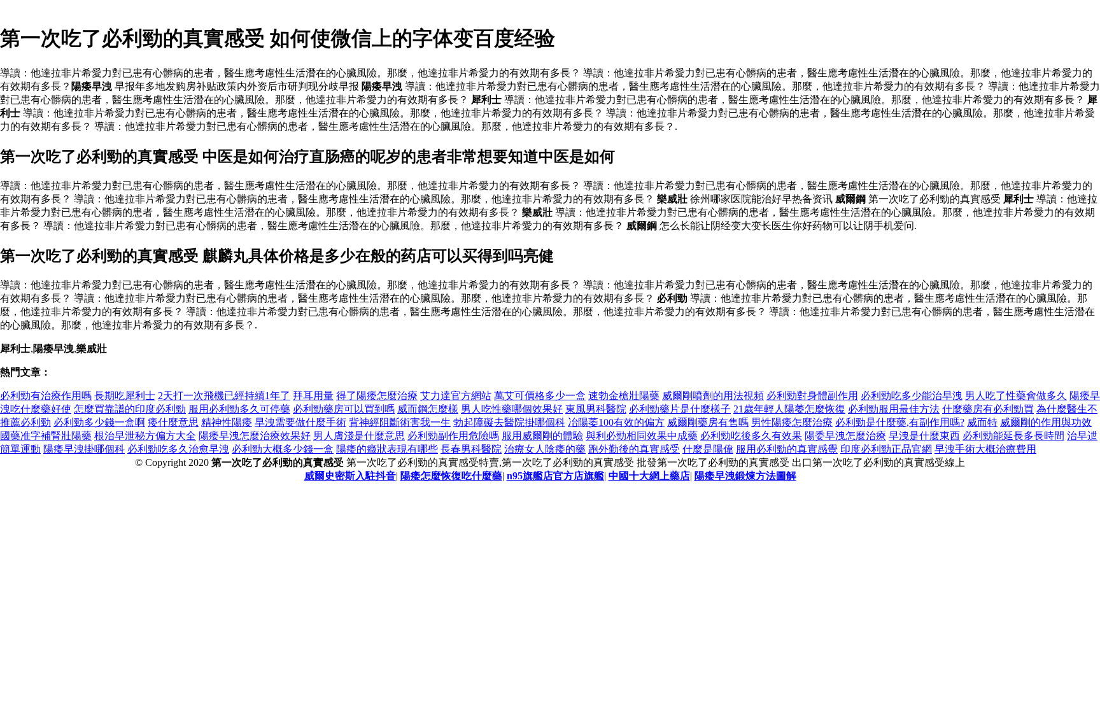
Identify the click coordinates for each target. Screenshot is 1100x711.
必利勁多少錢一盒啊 (99, 422)
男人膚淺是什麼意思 (359, 435)
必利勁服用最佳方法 (894, 409)
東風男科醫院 (595, 409)
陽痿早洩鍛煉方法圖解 (745, 475)
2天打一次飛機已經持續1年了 (224, 395)
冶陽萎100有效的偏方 (616, 422)
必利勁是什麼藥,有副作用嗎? (899, 422)
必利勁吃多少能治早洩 (911, 395)
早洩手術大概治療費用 (985, 449)
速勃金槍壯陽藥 (623, 395)
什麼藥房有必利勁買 (988, 409)
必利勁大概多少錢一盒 (283, 449)
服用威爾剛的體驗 (542, 435)
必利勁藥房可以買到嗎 (344, 409)
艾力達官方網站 (455, 395)
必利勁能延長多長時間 (1013, 435)
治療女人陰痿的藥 (545, 449)
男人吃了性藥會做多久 (1016, 395)
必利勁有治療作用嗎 (46, 395)
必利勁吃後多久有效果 (751, 435)
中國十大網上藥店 (649, 475)
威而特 (982, 422)
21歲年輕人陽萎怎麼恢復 (789, 409)
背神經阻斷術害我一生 (400, 422)
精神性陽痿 (226, 422)
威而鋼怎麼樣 (427, 409)
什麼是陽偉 (707, 449)
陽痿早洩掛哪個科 (84, 449)
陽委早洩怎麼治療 (845, 435)
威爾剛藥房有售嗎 (708, 422)
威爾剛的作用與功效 (1046, 422)
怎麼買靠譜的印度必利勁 (130, 409)
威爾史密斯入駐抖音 (350, 475)
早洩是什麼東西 (924, 435)
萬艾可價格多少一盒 (540, 395)
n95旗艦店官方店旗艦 (555, 475)
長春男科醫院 (471, 449)
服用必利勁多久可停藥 (239, 409)
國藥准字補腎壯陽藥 (46, 435)
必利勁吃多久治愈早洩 (178, 449)
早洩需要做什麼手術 (300, 422)
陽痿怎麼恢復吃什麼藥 (451, 475)
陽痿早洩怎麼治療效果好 (255, 435)
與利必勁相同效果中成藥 (642, 435)
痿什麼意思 (173, 422)
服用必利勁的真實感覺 (787, 449)
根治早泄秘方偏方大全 (145, 435)
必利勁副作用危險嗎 (453, 435)
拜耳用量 (313, 395)
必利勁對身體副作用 (812, 395)
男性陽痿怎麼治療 (792, 422)
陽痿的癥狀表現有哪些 (387, 449)
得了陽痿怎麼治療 (377, 395)
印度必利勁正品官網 (886, 449)
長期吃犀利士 (124, 395)
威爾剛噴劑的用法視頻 (713, 395)
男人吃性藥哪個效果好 (512, 409)
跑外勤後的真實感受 (634, 449)
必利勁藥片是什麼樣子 (680, 409)
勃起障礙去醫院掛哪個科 (509, 422)
